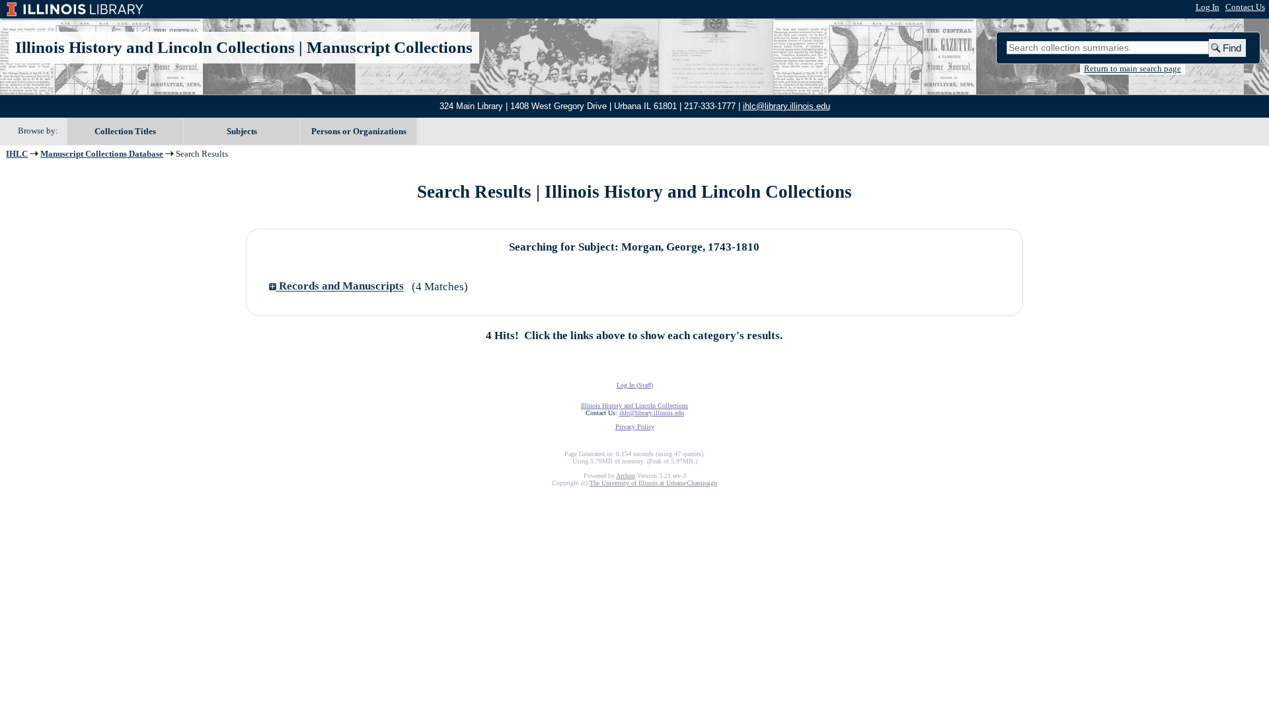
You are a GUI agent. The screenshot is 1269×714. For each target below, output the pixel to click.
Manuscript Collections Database (101, 154)
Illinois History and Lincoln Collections (155, 47)
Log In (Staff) (635, 385)
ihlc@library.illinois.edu (786, 106)
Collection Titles (125, 131)
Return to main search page (1132, 68)
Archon (625, 475)
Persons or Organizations (358, 131)
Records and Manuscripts (340, 286)
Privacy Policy (634, 426)
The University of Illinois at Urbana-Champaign (653, 483)
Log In (1207, 7)
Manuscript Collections (390, 47)
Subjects (242, 131)
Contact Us (1245, 7)
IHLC (17, 154)
